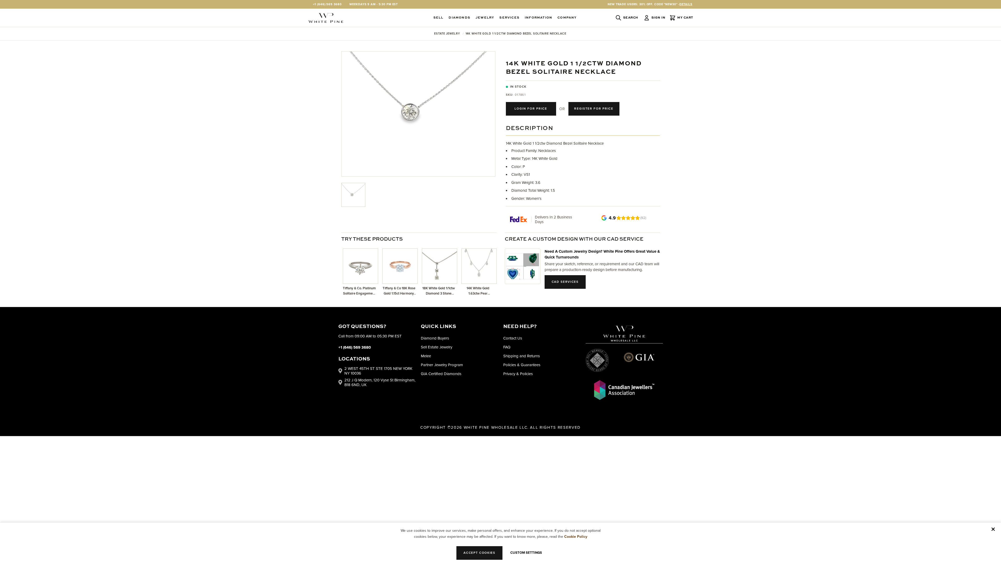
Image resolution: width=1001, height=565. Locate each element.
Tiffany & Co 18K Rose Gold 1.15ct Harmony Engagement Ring (399, 291)
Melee (426, 356)
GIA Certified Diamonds (441, 373)
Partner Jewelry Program (442, 365)
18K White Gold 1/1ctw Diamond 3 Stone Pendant (438, 291)
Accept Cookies (479, 553)
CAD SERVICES (565, 282)
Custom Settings (526, 553)
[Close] (993, 529)
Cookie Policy (575, 536)
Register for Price (593, 109)
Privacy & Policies (518, 373)
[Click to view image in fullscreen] (418, 114)
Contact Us (512, 338)
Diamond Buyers (435, 338)
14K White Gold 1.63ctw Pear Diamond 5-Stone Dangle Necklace (478, 291)
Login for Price (531, 109)
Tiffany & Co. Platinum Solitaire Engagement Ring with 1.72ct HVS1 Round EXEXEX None (359, 291)
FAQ (506, 347)
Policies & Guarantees (521, 365)
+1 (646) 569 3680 (327, 4)
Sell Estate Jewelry (436, 347)
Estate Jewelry (447, 33)
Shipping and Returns (521, 356)
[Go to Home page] (326, 18)
